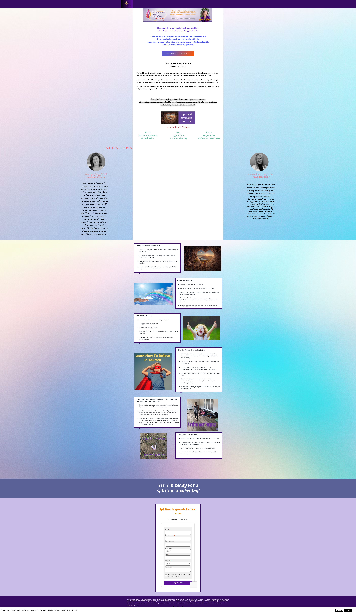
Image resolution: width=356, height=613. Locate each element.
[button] (180, 4)
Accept (348, 610)
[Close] (354, 610)
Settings (339, 610)
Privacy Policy (73, 610)
